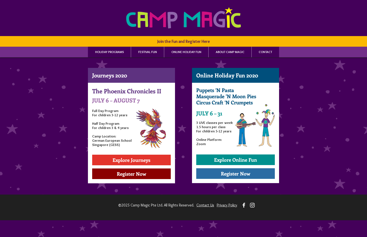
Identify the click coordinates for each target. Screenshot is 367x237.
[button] (183, 41)
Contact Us (205, 205)
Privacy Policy (227, 205)
